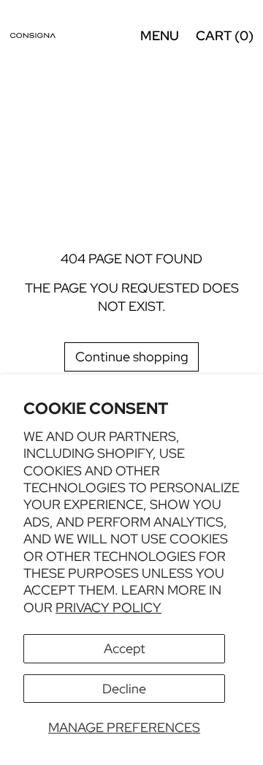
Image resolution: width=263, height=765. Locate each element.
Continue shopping (131, 356)
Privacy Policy (108, 607)
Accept (124, 648)
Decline (124, 688)
